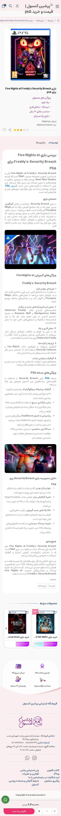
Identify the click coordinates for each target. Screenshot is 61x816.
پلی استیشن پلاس (29, 770)
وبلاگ (56, 774)
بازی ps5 (40, 20)
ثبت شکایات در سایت (49, 777)
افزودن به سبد (19, 811)
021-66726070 (17, 742)
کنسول (11, 186)
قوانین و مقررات (30, 774)
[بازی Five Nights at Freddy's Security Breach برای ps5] (30, 721)
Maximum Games (44, 124)
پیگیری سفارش (51, 781)
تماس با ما (33, 777)
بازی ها (50, 20)
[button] (55, 628)
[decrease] (54, 811)
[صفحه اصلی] (58, 20)
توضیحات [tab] (53, 143)
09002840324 (31, 742)
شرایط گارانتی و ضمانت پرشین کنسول (24, 782)
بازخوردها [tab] (40, 143)
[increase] (39, 811)
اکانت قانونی (53, 770)
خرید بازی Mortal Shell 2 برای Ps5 (17, 637)
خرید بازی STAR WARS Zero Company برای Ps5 (46, 637)
